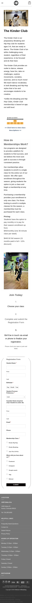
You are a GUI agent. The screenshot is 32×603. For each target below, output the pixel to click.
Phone (8, 430)
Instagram (12, 466)
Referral (11, 479)
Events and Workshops (10, 587)
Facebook (12, 461)
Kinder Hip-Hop (13, 442)
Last (7, 379)
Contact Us (4, 527)
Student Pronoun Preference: (12, 392)
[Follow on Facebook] (3, 582)
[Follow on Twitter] (9, 582)
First (7, 371)
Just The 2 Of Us (14, 451)
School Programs (24, 587)
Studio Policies (5, 530)
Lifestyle (24, 585)
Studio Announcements (12, 585)
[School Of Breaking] (16, 3)
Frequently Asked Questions (9, 524)
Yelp (10, 474)
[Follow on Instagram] (6, 582)
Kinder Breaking (13, 447)
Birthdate (9, 382)
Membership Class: (13, 438)
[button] (2, 3)
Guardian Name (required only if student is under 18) (15, 401)
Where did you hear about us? (14, 456)
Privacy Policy (5, 533)
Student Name (11, 363)
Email (8, 422)
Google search (13, 470)
